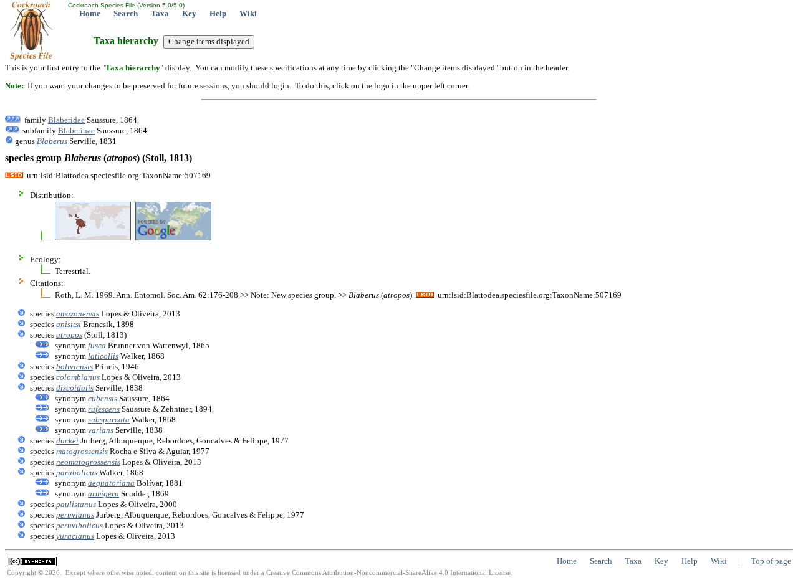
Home (89, 13)
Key (189, 13)
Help (217, 13)
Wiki (248, 13)
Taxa (160, 13)
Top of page (771, 561)
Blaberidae (66, 120)
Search (125, 13)
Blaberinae (76, 130)
